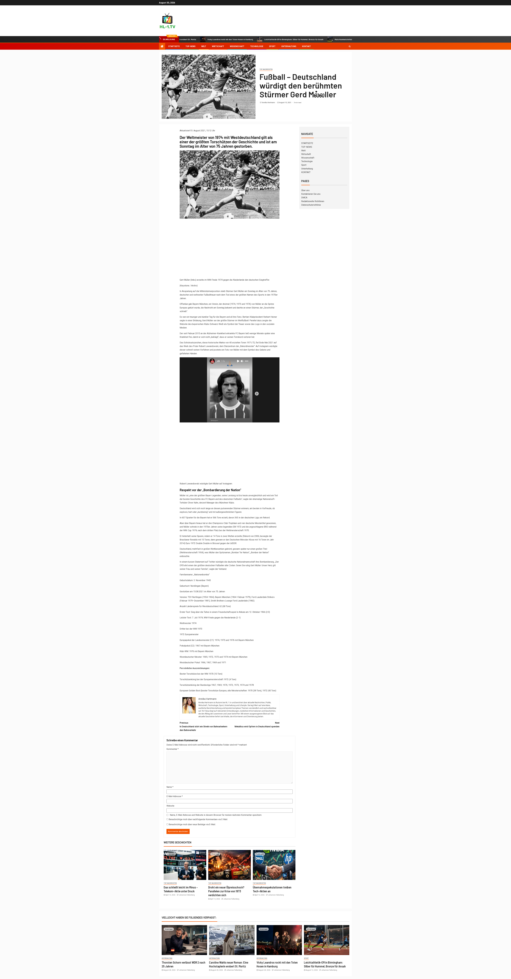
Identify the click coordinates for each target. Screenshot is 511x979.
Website (170, 806)
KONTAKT (306, 46)
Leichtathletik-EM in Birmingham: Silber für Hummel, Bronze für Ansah (249, 39)
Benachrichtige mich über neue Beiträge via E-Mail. (192, 824)
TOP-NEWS (190, 46)
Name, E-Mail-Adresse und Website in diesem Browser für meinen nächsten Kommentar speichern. (216, 815)
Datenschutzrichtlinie (311, 205)
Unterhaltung (288, 46)
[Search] (349, 46)
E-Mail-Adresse (174, 796)
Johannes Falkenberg (187, 895)
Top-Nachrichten (266, 69)
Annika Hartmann (268, 102)
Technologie (256, 46)
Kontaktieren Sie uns (310, 194)
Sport (272, 46)
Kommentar (172, 749)
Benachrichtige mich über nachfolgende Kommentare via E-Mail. (198, 819)
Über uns (305, 190)
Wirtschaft (218, 46)
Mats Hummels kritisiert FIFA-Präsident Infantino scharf (314, 39)
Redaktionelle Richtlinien (312, 201)
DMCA (304, 197)
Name (169, 787)
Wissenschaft (237, 46)
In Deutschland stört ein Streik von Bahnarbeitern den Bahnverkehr (203, 726)
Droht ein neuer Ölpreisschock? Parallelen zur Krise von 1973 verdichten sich (226, 891)
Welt (203, 46)
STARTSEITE (174, 46)
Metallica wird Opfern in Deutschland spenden (257, 725)
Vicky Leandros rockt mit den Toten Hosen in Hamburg (186, 39)
